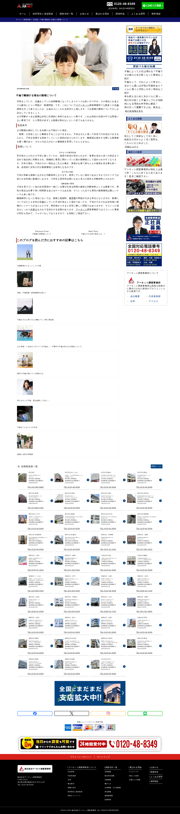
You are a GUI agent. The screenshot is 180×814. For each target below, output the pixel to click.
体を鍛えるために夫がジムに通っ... (143, 96)
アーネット (83, 105)
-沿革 (69, 779)
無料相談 (156, 14)
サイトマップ (103, 757)
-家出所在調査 (109, 776)
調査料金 (120, 14)
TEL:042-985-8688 (36, 487)
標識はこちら (156, 466)
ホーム (22, 14)
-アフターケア (133, 771)
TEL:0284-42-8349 (36, 611)
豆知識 (35, 20)
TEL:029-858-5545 (36, 591)
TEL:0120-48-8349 (72, 487)
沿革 (132, 301)
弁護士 (33, 209)
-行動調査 (107, 779)
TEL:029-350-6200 (72, 591)
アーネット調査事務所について (82, 767)
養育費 (72, 198)
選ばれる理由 (102, 14)
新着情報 (27, 20)
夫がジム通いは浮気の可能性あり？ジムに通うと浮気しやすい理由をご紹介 (143, 89)
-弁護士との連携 (134, 779)
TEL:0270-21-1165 (108, 549)
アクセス (153, 301)
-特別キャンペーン (74, 795)
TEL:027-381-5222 (144, 549)
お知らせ (84, 14)
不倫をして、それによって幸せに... (143, 82)
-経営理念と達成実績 (74, 791)
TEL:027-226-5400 (72, 570)
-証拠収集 (107, 799)
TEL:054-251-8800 (144, 611)
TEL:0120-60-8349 (72, 529)
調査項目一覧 (66, 14)
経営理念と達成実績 (43, 14)
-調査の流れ (71, 787)
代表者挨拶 (155, 296)
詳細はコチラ (131, 147)
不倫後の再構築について (41, 232)
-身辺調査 (107, 791)
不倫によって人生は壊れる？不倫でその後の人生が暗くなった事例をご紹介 (143, 75)
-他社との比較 (133, 776)
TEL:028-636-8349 (72, 611)
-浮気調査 (107, 771)
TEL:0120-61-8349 (108, 570)
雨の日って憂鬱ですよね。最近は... (143, 107)
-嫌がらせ (107, 783)
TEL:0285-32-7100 (108, 611)
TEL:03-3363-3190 (36, 508)
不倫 (37, 101)
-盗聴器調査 (108, 795)
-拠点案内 (70, 783)
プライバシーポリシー (81, 757)
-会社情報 (70, 771)
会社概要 (135, 296)
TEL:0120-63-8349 (72, 508)
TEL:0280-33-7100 (144, 591)
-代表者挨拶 (71, 776)
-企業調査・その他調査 (112, 787)
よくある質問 (138, 14)
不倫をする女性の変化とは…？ (93, 232)
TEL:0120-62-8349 (72, 674)
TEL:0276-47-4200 (36, 570)
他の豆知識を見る (134, 111)
